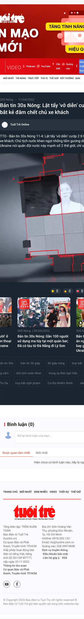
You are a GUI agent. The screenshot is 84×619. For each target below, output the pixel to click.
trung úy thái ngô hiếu (63, 373)
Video (53, 491)
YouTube (45, 66)
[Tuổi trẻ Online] (34, 512)
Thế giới (54, 78)
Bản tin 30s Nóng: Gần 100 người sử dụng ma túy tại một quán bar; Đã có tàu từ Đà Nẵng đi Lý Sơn (42, 341)
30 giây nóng (55, 363)
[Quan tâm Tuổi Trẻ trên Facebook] (17, 584)
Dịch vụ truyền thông (55, 550)
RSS (64, 558)
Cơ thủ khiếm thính (60, 383)
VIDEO (14, 68)
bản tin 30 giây (30, 363)
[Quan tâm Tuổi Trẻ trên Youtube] (6, 584)
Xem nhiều (41, 491)
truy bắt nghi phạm (27, 383)
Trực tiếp (33, 78)
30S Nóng (6, 99)
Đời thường (67, 78)
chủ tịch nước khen (28, 373)
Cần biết (58, 66)
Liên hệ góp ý (51, 558)
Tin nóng (21, 78)
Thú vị (44, 78)
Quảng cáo (69, 66)
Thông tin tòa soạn (15, 565)
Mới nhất (8, 78)
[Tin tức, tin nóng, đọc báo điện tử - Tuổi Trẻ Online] (4, 66)
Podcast (30, 66)
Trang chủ (10, 491)
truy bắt (77, 363)
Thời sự (64, 491)
